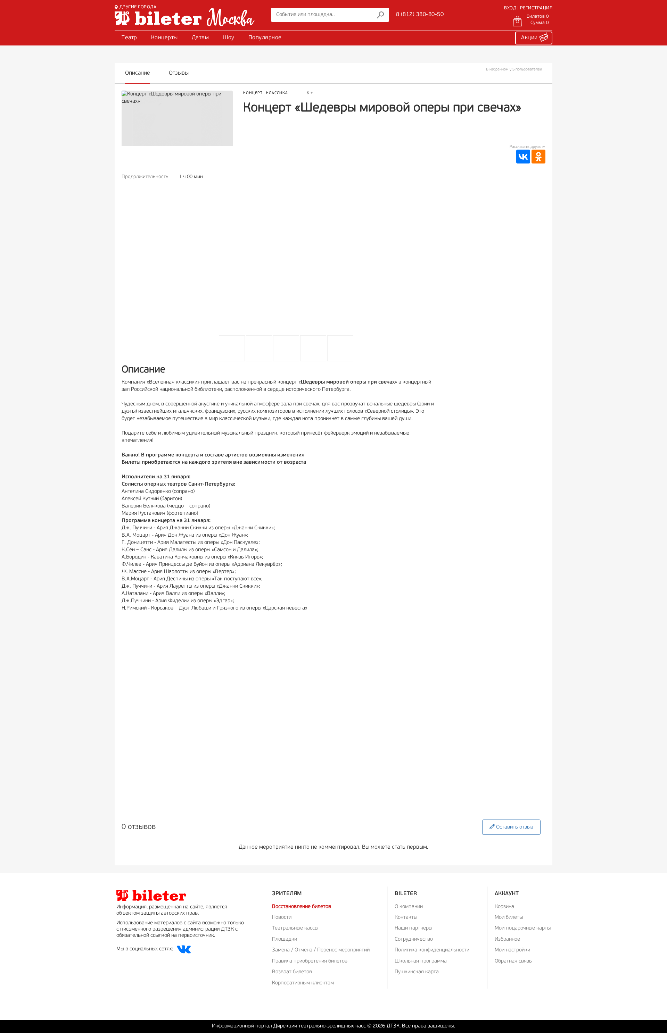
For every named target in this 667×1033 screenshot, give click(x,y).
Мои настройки (512, 950)
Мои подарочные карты (523, 928)
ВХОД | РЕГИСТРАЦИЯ (528, 8)
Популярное (265, 38)
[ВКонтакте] (523, 156)
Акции (530, 38)
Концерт (253, 93)
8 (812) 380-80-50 (420, 14)
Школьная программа (421, 961)
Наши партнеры (413, 928)
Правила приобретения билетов (309, 961)
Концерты (164, 38)
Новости (281, 917)
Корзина (504, 906)
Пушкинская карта (417, 972)
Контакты (406, 917)
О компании (409, 906)
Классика (277, 93)
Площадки (284, 939)
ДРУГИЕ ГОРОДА (138, 7)
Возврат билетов (292, 972)
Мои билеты (509, 917)
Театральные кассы (295, 928)
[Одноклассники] (538, 156)
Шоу (228, 38)
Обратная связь (513, 961)
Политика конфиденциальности (432, 950)
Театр (129, 38)
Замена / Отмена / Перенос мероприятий (321, 950)
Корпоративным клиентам (303, 983)
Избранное (507, 939)
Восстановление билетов (301, 906)
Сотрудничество (414, 939)
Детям (200, 38)
